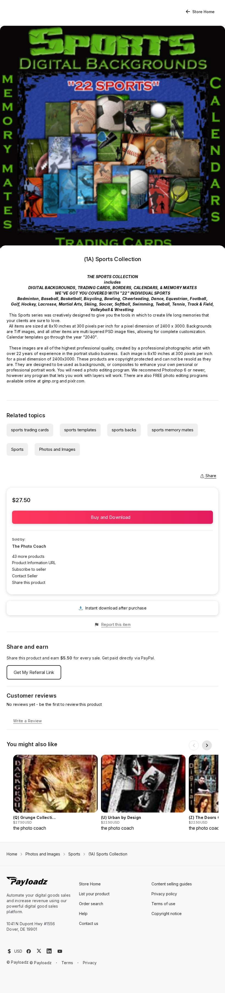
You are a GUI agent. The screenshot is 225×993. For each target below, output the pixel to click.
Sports (17, 449)
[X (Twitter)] (39, 951)
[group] (55, 793)
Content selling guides (171, 884)
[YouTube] (60, 951)
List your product (94, 893)
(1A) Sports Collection (107, 854)
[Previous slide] (194, 745)
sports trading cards (30, 429)
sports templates (80, 429)
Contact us (88, 923)
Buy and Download (112, 517)
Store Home (203, 11)
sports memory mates (172, 429)
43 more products (28, 556)
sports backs (124, 429)
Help (83, 913)
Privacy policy (164, 893)
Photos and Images (57, 449)
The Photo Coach (29, 546)
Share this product (28, 582)
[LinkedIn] (49, 951)
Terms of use (163, 903)
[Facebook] (28, 951)
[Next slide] (207, 745)
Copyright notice (166, 913)
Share (211, 475)
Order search (91, 903)
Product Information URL (34, 562)
